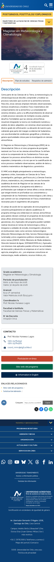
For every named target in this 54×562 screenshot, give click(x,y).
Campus (14, 528)
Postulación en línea (27, 358)
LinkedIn (46, 409)
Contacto (35, 542)
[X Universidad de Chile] (30, 462)
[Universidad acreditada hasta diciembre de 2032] (31, 498)
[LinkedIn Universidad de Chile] (51, 462)
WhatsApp (51, 409)
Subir (4, 402)
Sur (41, 531)
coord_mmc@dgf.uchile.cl (20, 347)
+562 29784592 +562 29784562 (15, 342)
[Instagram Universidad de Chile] (10, 462)
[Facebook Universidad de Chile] (44, 462)
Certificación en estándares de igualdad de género (29, 510)
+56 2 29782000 (17, 539)
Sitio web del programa (27, 367)
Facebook (41, 409)
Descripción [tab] (7, 81)
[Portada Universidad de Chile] (15, 5)
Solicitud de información (27, 481)
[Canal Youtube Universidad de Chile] (17, 462)
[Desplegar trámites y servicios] (50, 422)
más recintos (27, 534)
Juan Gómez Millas (30, 531)
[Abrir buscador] (46, 5)
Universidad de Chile (25, 549)
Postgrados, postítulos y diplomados (27, 14)
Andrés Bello (23, 528)
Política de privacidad (27, 552)
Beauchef (35, 528)
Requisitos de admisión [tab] (42, 81)
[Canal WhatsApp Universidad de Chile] (3, 462)
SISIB (13, 549)
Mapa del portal (22, 542)
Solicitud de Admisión (12, 391)
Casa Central (34, 523)
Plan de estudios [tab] (22, 81)
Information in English (28, 375)
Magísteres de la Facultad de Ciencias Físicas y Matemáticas (23, 22)
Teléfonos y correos (34, 539)
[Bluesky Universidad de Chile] (23, 462)
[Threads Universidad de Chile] (37, 462)
